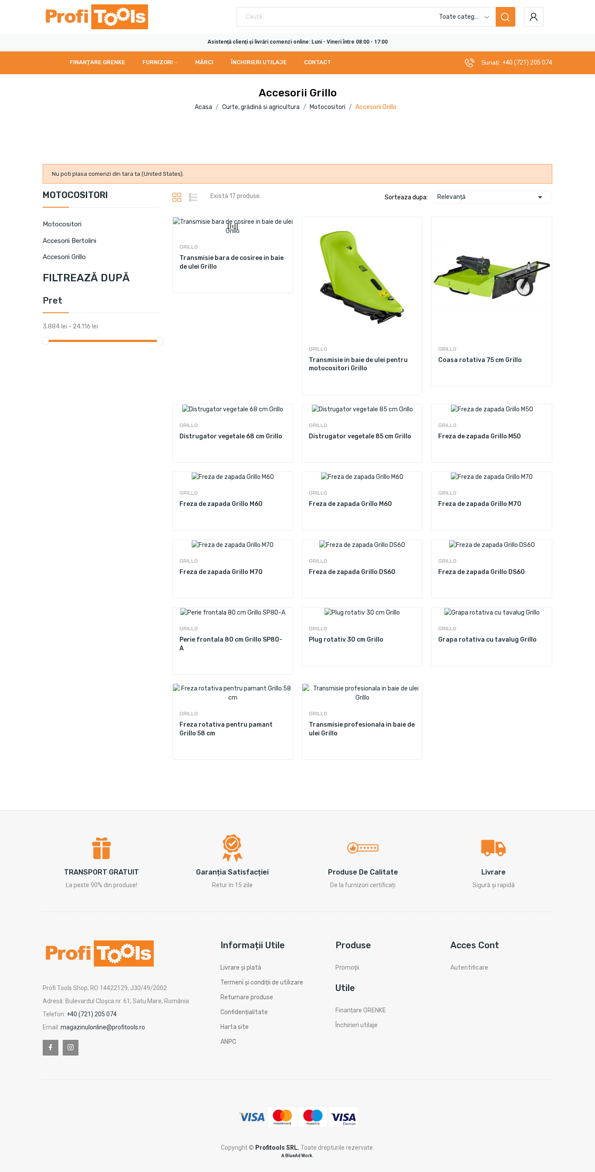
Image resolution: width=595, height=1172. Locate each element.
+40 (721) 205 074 (527, 62)
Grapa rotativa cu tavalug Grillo (487, 639)
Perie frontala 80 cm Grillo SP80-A (230, 644)
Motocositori (75, 195)
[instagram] (70, 1048)
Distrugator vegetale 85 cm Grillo (360, 436)
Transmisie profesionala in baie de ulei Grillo (362, 729)
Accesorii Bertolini (69, 241)
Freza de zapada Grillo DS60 (352, 572)
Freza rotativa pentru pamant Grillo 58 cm (226, 729)
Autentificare (469, 967)
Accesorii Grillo (64, 257)
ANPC (228, 1042)
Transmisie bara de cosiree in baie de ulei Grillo (231, 262)
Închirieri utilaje (356, 1025)
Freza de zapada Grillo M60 (221, 504)
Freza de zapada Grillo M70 (479, 504)
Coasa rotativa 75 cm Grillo (480, 360)
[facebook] (50, 1048)
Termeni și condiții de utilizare (261, 982)
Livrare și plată (240, 967)
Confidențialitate (244, 1012)
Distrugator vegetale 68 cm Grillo (230, 436)
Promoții (347, 967)
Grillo (188, 246)
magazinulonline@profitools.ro (103, 1027)
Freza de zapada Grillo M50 (479, 436)
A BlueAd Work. (297, 1155)
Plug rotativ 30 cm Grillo (346, 639)
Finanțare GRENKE (360, 1010)
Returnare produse (246, 997)
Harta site (234, 1027)
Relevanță (491, 197)
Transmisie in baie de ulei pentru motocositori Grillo (358, 364)
